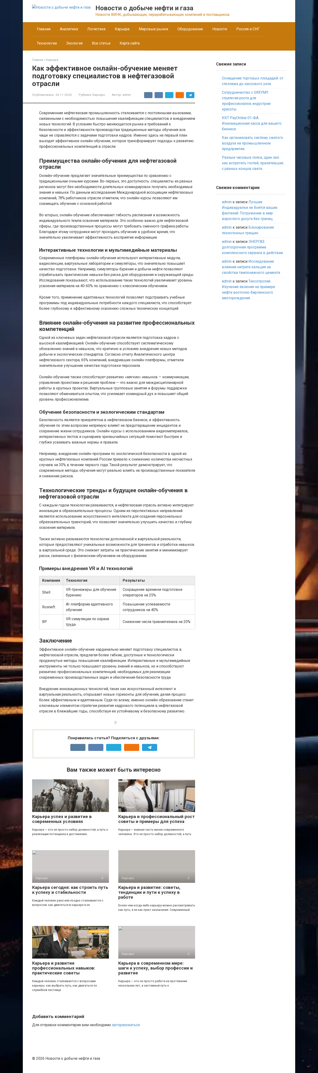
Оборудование (190, 29)
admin (227, 202)
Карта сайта (130, 43)
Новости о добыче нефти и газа (144, 8)
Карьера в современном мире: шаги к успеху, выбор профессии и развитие (155, 968)
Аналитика (69, 29)
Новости (219, 29)
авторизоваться (126, 1025)
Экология (74, 43)
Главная (44, 29)
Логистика (96, 29)
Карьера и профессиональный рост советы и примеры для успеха (156, 819)
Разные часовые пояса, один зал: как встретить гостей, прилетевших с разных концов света (253, 163)
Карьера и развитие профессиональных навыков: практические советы (63, 968)
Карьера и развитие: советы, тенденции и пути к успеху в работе (149, 892)
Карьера (122, 29)
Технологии (47, 43)
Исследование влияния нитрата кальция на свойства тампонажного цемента (251, 267)
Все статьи (101, 43)
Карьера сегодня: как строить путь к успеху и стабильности (70, 890)
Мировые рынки (153, 29)
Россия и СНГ (248, 29)
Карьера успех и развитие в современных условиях (62, 819)
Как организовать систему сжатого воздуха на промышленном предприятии (252, 143)
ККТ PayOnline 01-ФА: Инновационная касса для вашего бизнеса (251, 123)
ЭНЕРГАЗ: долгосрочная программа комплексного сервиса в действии (252, 247)
